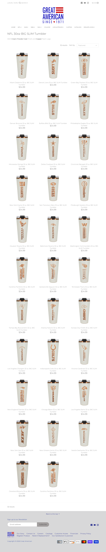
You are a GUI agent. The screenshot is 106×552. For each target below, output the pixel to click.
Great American (26, 541)
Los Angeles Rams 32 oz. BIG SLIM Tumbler (84, 411)
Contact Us (30, 534)
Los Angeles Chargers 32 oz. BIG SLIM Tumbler (22, 370)
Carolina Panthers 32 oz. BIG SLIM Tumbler (22, 288)
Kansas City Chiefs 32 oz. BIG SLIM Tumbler (84, 329)
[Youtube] (85, 3)
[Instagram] (88, 3)
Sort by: (72, 45)
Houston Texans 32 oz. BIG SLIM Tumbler (22, 247)
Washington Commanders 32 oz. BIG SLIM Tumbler (84, 247)
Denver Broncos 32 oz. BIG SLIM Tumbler (22, 124)
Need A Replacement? (41, 536)
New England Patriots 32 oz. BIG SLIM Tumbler (21, 411)
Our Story (20, 534)
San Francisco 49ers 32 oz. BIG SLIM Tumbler (53, 206)
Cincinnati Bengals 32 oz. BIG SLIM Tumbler (84, 165)
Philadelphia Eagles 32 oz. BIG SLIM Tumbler (84, 124)
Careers (40, 534)
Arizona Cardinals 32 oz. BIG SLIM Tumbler (84, 370)
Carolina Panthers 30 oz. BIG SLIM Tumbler (53, 492)
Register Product (23, 536)
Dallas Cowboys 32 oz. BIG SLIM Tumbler (53, 165)
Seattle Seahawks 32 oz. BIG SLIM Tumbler (84, 451)
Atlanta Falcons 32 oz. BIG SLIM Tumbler (53, 329)
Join (16, 3)
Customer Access (61, 534)
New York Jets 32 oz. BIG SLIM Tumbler (22, 451)
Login (10, 3)
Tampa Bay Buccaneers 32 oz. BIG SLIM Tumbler (22, 329)
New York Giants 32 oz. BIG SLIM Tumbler (22, 206)
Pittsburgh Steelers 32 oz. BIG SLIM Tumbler (84, 206)
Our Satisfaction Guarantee (62, 536)
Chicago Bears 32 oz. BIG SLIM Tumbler (53, 411)
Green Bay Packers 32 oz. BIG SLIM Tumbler (84, 84)
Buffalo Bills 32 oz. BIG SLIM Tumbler (53, 123)
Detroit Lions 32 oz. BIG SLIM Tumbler (53, 83)
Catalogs (49, 534)
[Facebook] (82, 3)
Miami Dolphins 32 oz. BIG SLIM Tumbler (22, 84)
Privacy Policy (85, 534)
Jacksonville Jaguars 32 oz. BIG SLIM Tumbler (53, 288)
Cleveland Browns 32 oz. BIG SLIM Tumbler (22, 492)
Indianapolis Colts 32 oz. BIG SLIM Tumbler (53, 370)
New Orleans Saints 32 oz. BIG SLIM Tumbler (53, 451)
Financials (74, 534)
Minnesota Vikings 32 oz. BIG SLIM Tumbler (22, 165)
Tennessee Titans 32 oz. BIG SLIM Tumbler (84, 288)
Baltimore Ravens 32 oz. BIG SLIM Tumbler (53, 247)
